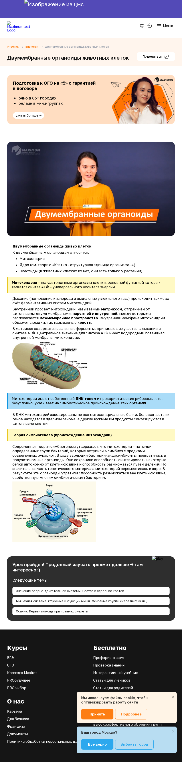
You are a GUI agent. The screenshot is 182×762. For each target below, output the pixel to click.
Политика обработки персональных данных (47, 741)
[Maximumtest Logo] (20, 25)
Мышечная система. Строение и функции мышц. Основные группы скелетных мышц (81, 601)
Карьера (14, 711)
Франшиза (16, 726)
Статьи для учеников (112, 680)
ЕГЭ (10, 657)
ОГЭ (10, 665)
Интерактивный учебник (115, 672)
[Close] (173, 697)
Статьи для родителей (113, 688)
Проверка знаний (109, 665)
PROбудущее (18, 680)
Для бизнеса (18, 719)
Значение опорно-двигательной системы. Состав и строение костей (70, 591)
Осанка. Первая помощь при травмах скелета (52, 611)
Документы (17, 734)
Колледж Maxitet (22, 672)
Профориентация (108, 657)
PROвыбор (16, 688)
